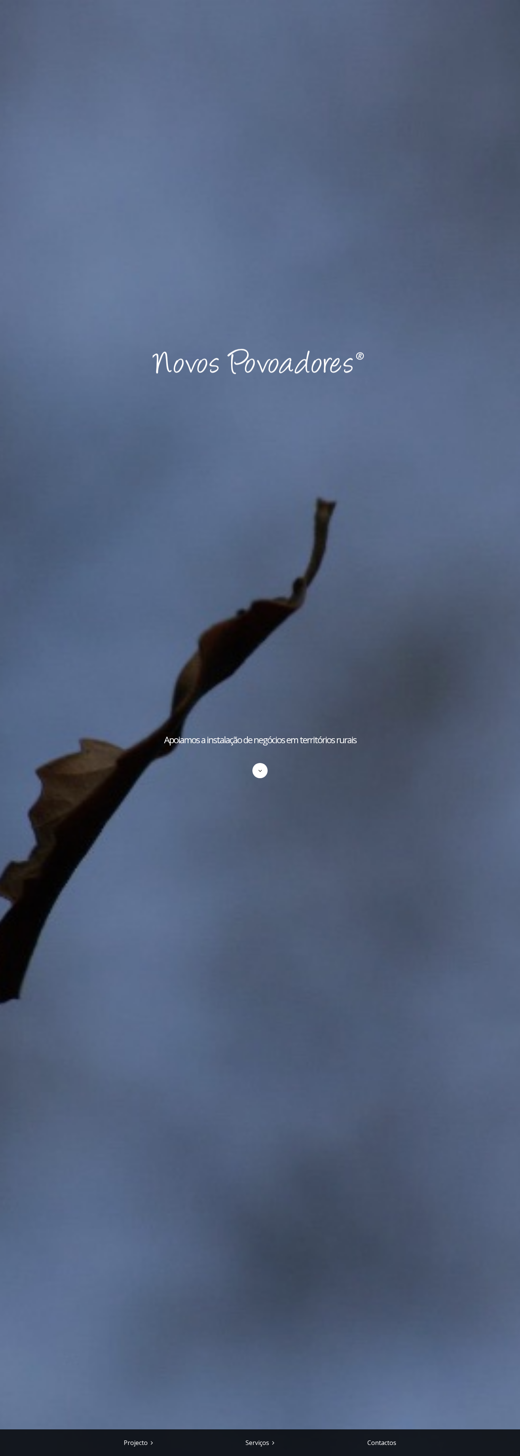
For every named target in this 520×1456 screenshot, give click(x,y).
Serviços (257, 1443)
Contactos (381, 1443)
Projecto (136, 1443)
